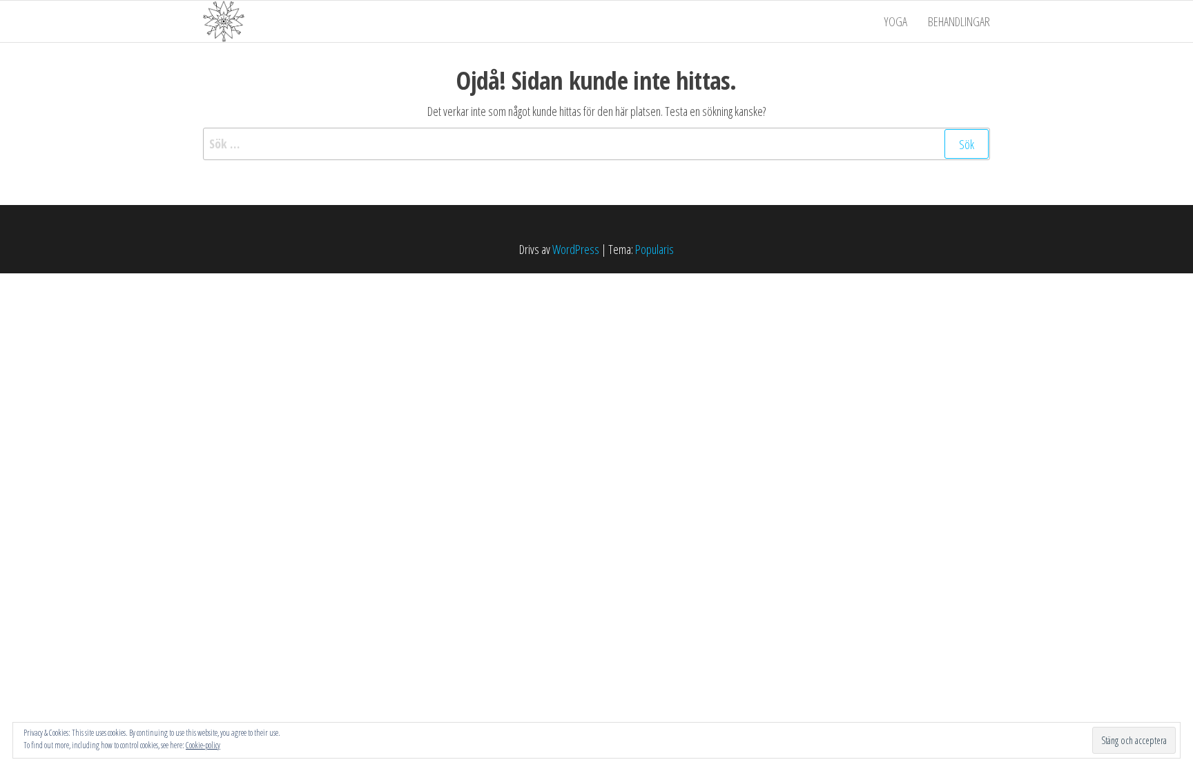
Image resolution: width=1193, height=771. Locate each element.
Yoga (895, 21)
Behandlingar (959, 21)
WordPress (575, 249)
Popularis (654, 249)
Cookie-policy (203, 745)
